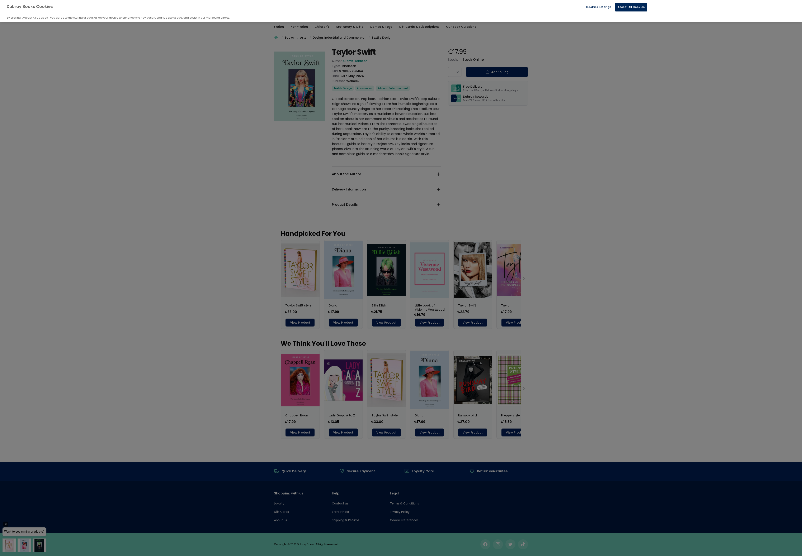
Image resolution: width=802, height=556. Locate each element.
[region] (401, 11)
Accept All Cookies (631, 7)
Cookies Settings (598, 7)
